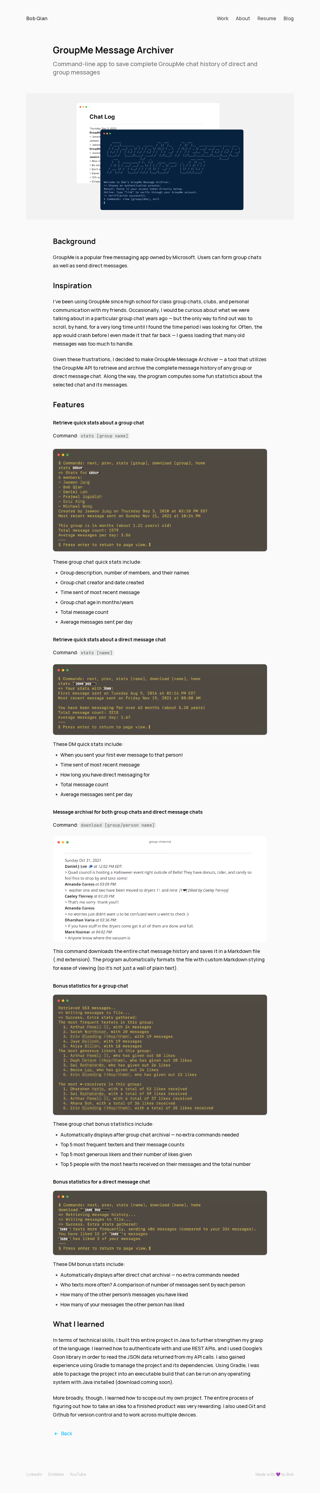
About (243, 18)
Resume (266, 18)
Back (63, 1433)
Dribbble (56, 1474)
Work (223, 18)
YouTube (78, 1474)
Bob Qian (36, 18)
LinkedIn (34, 1474)
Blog (289, 18)
